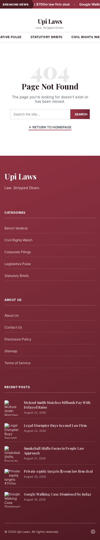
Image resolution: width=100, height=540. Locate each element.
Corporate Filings (17, 252)
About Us (11, 315)
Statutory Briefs (47, 37)
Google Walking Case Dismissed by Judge (57, 494)
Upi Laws (50, 21)
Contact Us (13, 327)
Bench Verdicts (16, 228)
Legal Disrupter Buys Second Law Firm (55, 425)
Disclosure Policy (17, 339)
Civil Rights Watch (18, 240)
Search (81, 114)
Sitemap (10, 351)
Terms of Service (17, 363)
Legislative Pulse (17, 264)
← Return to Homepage (50, 127)
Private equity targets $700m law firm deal (58, 471)
